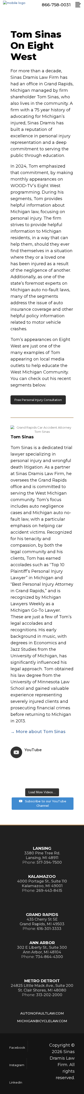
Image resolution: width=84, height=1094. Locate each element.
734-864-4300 (49, 957)
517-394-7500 (49, 862)
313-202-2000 (49, 995)
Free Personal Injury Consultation (38, 400)
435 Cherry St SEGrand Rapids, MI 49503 (42, 921)
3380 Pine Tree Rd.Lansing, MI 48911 (42, 855)
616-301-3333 (49, 928)
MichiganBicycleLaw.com (42, 1021)
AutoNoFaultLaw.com (42, 1013)
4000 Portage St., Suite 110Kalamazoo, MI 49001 (42, 883)
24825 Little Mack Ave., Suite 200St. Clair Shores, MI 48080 (42, 987)
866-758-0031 (56, 4)
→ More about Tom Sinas (37, 731)
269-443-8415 (49, 890)
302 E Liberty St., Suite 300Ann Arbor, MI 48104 (42, 949)
